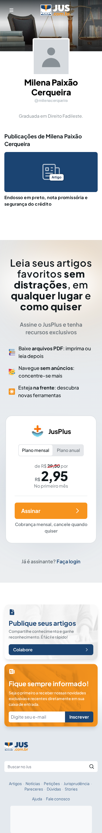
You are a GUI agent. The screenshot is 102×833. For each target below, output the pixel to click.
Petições (52, 783)
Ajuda (37, 799)
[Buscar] (91, 766)
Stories (71, 789)
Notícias (33, 783)
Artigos (15, 783)
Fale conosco (58, 799)
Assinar (30, 510)
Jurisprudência (76, 783)
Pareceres (33, 789)
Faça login (69, 561)
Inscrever (79, 717)
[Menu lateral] (11, 10)
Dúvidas (54, 789)
